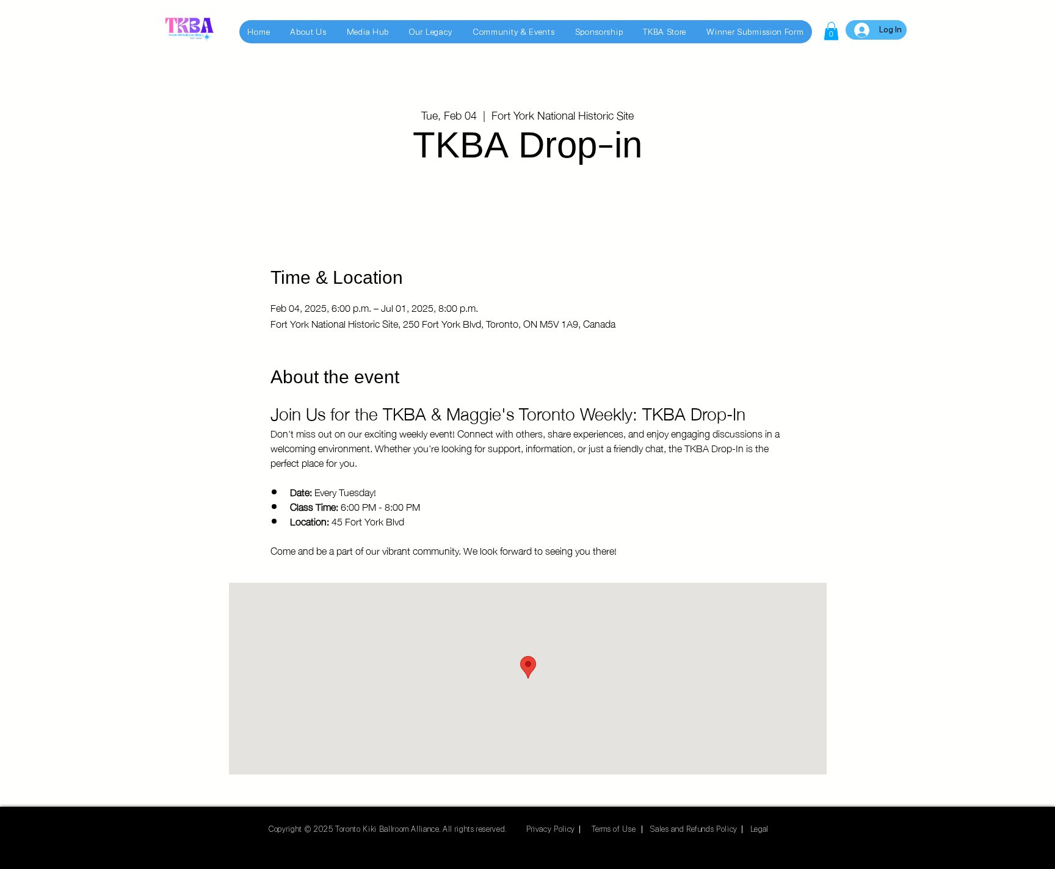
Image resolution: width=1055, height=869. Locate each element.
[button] (831, 31)
